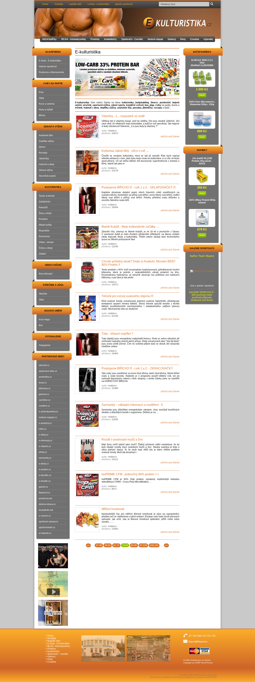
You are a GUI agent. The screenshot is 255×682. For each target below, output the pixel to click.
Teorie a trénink (47, 196)
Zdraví (42, 147)
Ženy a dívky (45, 213)
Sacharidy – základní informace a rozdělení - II (132, 404)
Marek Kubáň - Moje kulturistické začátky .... (130, 226)
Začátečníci (44, 201)
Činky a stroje (46, 248)
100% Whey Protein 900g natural (202, 201)
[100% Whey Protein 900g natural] (202, 225)
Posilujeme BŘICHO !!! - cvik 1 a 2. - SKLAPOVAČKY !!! (138, 187)
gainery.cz (44, 394)
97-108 (143, 545)
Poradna (43, 219)
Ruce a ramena (47, 104)
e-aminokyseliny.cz (48, 411)
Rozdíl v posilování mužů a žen (122, 439)
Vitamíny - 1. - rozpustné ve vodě (123, 116)
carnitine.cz (44, 400)
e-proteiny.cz (45, 423)
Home (50, 635)
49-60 (108, 545)
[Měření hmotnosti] (87, 520)
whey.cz (43, 452)
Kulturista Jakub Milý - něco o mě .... (125, 150)
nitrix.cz (42, 429)
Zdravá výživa (46, 170)
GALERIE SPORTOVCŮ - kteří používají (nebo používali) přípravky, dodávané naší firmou (202, 296)
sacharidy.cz (45, 458)
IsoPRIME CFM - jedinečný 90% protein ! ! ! (130, 474)
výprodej (208, 39)
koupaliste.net (46, 510)
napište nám (75, 4)
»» (166, 545)
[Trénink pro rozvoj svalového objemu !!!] (87, 308)
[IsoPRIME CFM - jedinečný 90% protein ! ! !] (87, 485)
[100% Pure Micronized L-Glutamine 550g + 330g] (202, 126)
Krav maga (44, 319)
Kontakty (51, 638)
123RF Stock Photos (204, 663)
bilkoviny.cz (44, 388)
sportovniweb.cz (47, 527)
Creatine (194, 39)
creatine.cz (44, 405)
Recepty (43, 152)
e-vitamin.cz (45, 446)
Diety (183, 39)
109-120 (154, 545)
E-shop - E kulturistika (50, 60)
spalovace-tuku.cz (48, 371)
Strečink (43, 293)
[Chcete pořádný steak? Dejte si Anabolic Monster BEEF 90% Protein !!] (87, 272)
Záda (41, 98)
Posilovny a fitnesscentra (51, 72)
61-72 (116, 545)
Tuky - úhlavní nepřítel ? (117, 333)
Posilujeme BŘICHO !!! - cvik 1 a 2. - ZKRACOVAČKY (137, 368)
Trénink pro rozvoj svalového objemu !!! (127, 296)
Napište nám (53, 641)
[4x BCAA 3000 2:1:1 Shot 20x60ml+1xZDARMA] (202, 85)
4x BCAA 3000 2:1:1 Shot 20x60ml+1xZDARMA (202, 63)
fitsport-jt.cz (44, 492)
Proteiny (95, 39)
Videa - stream (46, 242)
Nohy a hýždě (46, 109)
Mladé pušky (45, 225)
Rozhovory (44, 236)
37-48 (99, 545)
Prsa (41, 92)
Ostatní (42, 253)
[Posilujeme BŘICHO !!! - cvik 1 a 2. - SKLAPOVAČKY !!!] (87, 200)
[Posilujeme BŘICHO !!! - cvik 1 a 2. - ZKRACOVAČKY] (87, 380)
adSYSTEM (211, 677)
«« (88, 545)
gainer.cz (43, 487)
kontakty (59, 4)
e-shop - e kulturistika (98, 4)
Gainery (172, 39)
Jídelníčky (44, 158)
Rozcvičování (45, 273)
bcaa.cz (43, 382)
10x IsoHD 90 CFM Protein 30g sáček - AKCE (202, 161)
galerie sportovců (124, 4)
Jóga (41, 299)
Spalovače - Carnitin (132, 39)
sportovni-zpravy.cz (48, 521)
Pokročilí (43, 207)
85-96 (134, 545)
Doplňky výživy (46, 141)
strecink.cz (44, 365)
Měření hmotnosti (113, 509)
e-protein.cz (45, 469)
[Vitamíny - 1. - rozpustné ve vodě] (87, 127)
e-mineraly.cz (45, 440)
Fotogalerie (44, 345)
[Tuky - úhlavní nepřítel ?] (87, 344)
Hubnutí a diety (46, 164)
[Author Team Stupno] (202, 271)
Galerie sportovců (48, 66)
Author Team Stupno (202, 255)
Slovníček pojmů (47, 176)
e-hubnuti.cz (45, 533)
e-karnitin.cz (45, 475)
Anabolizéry (110, 39)
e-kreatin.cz (45, 481)
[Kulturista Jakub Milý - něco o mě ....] (87, 162)
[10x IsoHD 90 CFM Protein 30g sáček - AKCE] (202, 183)
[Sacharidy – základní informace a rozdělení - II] (87, 415)
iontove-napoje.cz (48, 417)
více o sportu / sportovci (202, 285)
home (45, 4)
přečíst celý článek (170, 136)
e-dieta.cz (44, 463)
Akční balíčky (49, 39)
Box (41, 325)
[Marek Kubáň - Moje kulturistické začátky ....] (87, 237)
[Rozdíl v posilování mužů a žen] (87, 450)
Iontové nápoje (155, 39)
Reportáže (44, 230)
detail (202, 95)
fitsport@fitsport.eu (198, 641)
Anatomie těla (46, 135)
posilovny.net (45, 498)
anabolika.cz (45, 377)
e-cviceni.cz (45, 515)
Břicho (42, 115)
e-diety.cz (43, 434)
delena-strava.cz (47, 504)
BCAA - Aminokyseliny (73, 39)
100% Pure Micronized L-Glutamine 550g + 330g (202, 103)
